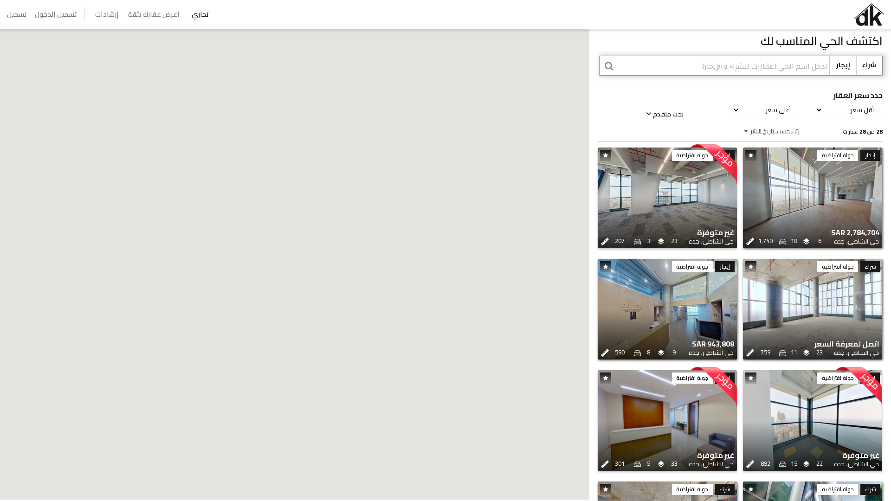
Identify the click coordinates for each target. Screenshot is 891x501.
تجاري (200, 14)
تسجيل (17, 14)
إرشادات (107, 14)
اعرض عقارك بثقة (154, 14)
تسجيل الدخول (56, 14)
